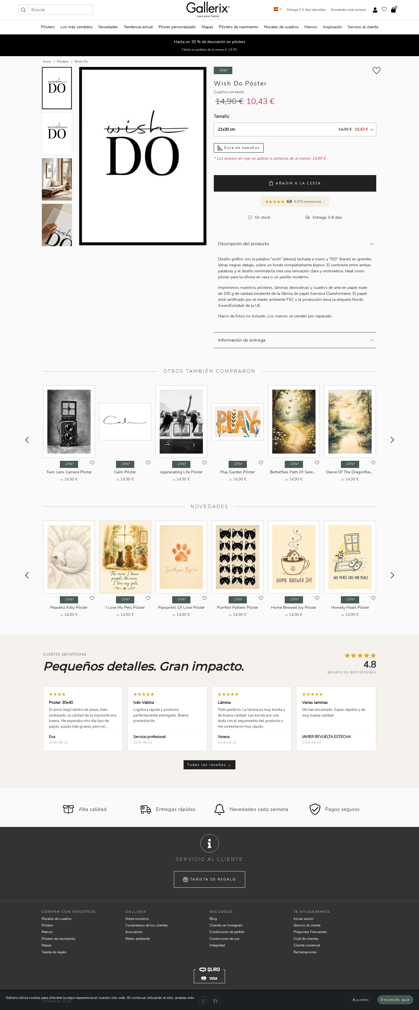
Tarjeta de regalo (213, 879)
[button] (23, 9)
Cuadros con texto (229, 92)
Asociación (134, 932)
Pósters (48, 27)
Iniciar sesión (304, 918)
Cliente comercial (307, 945)
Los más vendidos (76, 27)
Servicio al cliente (363, 27)
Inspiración (332, 27)
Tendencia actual (138, 27)
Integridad (217, 945)
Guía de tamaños (241, 147)
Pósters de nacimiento (238, 27)
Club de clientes (306, 938)
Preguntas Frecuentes (310, 932)
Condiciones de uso (225, 938)
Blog (213, 918)
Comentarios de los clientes (146, 925)
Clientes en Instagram (226, 925)
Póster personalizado (177, 27)
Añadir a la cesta (298, 183)
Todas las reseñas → (209, 764)
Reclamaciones (305, 952)
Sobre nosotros (137, 918)
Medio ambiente (137, 938)
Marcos (310, 27)
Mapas (207, 27)
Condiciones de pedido (227, 932)
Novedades (108, 27)
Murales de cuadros (281, 27)
